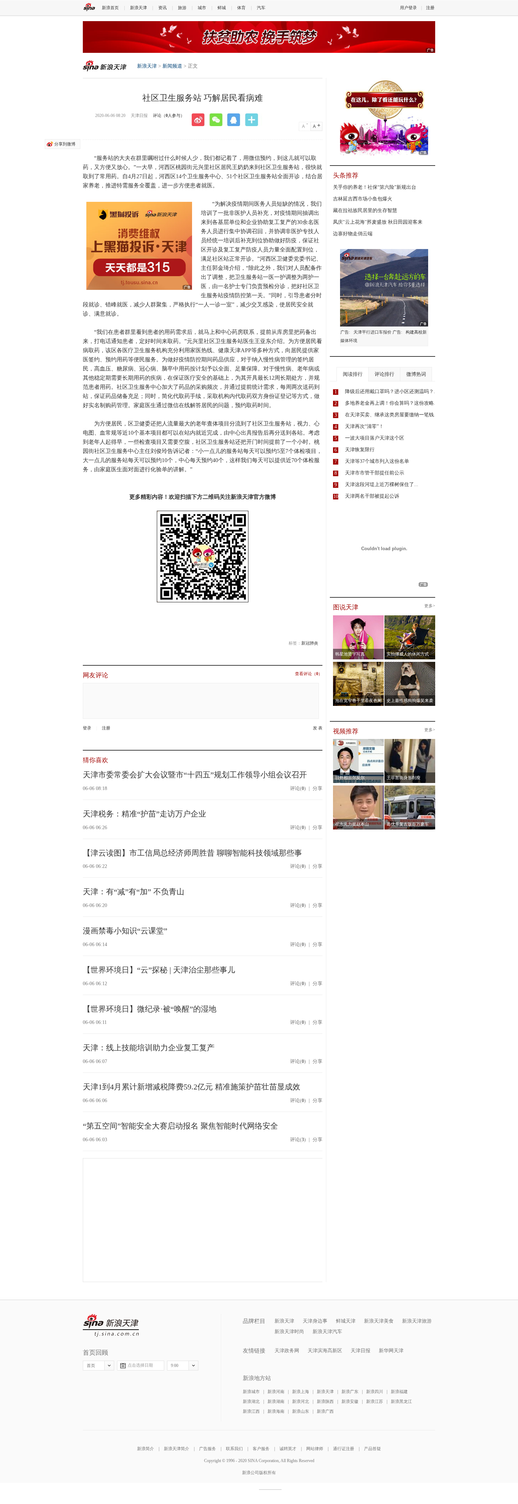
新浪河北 (300, 1401)
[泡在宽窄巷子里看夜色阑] (358, 663)
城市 (202, 7)
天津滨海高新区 (325, 1350)
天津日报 (360, 1350)
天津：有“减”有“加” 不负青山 (133, 891)
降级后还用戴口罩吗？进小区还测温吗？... (391, 391)
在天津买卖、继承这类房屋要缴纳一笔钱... (391, 414)
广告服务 (207, 1448)
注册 (430, 7)
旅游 (182, 7)
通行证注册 (343, 1448)
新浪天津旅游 (417, 1321)
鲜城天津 (346, 1321)
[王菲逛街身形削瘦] (410, 741)
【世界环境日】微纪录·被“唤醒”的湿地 (149, 1009)
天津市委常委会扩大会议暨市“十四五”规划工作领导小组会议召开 (195, 774)
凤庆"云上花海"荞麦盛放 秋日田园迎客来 (378, 222)
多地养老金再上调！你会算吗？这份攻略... (391, 403)
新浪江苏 (374, 1401)
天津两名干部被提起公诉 (372, 496)
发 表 (317, 728)
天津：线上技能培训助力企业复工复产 (149, 1047)
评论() (298, 788)
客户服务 (261, 1448)
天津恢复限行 (360, 449)
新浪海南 (275, 1411)
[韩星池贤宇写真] (358, 617)
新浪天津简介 (176, 1448)
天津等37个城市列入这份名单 (377, 461)
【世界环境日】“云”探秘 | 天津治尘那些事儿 (159, 969)
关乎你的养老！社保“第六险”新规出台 (374, 187)
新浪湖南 (275, 1401)
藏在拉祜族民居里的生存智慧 (365, 210)
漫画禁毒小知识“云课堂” (125, 930)
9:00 (174, 1365)
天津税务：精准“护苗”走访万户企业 (144, 813)
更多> (429, 606)
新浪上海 (300, 1391)
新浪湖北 (251, 1401)
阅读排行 (353, 374)
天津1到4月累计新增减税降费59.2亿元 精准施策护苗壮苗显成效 (191, 1086)
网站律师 (314, 1448)
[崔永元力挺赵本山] (358, 787)
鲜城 (221, 7)
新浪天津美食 (379, 1321)
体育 (241, 7)
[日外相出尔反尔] (358, 741)
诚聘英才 (287, 1448)
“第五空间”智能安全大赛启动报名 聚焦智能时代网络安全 (180, 1125)
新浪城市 (251, 1391)
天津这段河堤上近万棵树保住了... (381, 484)
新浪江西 (251, 1411)
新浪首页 (110, 7)
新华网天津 (391, 1350)
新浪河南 (275, 1391)
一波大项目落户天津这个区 (374, 438)
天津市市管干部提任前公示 (374, 473)
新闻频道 (172, 66)
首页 (91, 1365)
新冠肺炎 (309, 643)
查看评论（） (308, 674)
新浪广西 (325, 1411)
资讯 (162, 7)
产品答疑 (372, 1448)
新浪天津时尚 (289, 1331)
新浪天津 (138, 7)
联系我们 (234, 1448)
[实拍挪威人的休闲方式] (410, 617)
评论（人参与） (169, 115)
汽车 (261, 7)
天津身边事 (315, 1321)
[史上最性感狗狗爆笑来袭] (410, 663)
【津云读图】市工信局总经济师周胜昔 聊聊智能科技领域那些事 (192, 853)
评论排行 (384, 374)
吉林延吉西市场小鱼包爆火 (362, 198)
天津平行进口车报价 (372, 332)
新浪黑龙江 (401, 1401)
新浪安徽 (349, 1401)
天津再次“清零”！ (364, 426)
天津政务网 (287, 1350)
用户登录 (408, 7)
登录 (87, 728)
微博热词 (416, 374)
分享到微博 (64, 144)
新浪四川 (374, 1391)
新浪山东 (300, 1411)
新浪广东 (349, 1391)
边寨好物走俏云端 (352, 233)
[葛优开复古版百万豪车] (410, 787)
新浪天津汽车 (327, 1331)
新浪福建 (399, 1391)
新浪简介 (145, 1448)
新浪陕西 (325, 1401)
